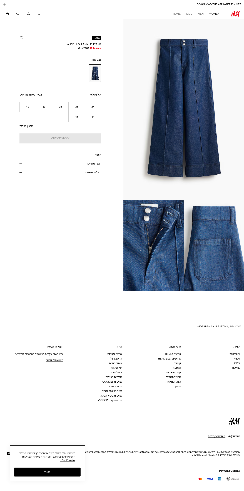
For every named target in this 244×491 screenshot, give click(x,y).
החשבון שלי (115, 359)
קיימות (177, 363)
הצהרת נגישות (173, 382)
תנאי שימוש (115, 386)
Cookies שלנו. (67, 460)
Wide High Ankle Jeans (212, 326)
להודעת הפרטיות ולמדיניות (36, 456)
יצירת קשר (116, 368)
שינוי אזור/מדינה (216, 436)
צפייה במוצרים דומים (30, 95)
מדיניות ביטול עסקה (111, 396)
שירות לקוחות (114, 354)
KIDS (189, 14)
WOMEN (214, 14)
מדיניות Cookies (112, 382)
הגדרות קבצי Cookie (110, 400)
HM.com (235, 326)
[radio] (95, 73)
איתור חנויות (115, 363)
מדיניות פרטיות (114, 377)
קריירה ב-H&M (173, 354)
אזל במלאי (95, 94)
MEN (201, 14)
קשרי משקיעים (173, 372)
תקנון (178, 386)
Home (177, 14)
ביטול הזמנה (115, 372)
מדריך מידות (26, 126)
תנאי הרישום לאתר (112, 391)
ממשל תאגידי (173, 377)
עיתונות (177, 368)
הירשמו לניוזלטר (54, 360)
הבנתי (47, 472)
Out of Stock (60, 138)
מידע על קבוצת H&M (169, 359)
